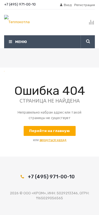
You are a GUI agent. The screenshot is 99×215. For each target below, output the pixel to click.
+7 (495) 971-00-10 (20, 4)
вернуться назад (53, 140)
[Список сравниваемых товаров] (91, 24)
